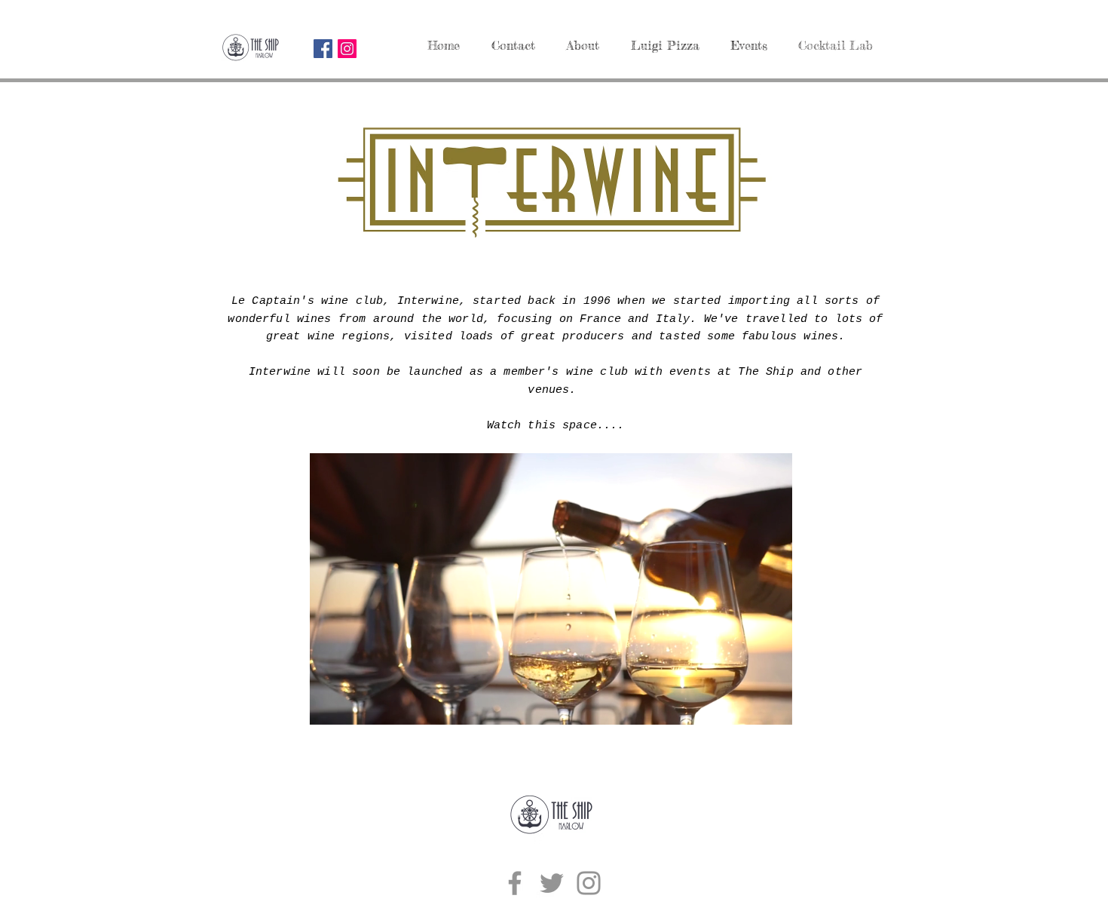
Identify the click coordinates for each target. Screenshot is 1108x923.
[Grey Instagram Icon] (589, 883)
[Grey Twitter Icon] (552, 883)
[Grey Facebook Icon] (515, 883)
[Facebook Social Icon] (323, 48)
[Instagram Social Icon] (347, 48)
